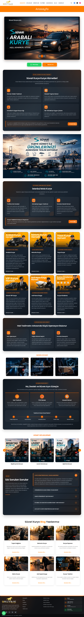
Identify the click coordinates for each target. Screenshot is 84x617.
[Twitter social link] (77, 3)
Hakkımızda (25, 608)
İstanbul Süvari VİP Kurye (48, 606)
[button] (4, 613)
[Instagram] (6, 612)
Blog (43, 521)
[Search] (71, 3)
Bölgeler (24, 602)
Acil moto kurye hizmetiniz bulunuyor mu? (56, 509)
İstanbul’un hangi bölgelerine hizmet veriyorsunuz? (56, 503)
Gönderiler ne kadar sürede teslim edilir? (56, 490)
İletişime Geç (72, 124)
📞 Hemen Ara (49, 64)
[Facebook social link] (74, 3)
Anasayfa (25, 598)
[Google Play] (12, 612)
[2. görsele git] (40, 56)
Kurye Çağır (73, 221)
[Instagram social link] (80, 3)
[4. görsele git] (43, 56)
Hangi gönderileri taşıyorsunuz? (56, 496)
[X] (9, 612)
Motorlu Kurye (46, 598)
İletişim (24, 606)
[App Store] (15, 612)
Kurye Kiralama (46, 602)
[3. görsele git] (41, 56)
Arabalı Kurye (46, 600)
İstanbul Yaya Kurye (47, 604)
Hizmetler (25, 604)
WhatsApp (35, 64)
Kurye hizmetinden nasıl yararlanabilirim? (56, 475)
